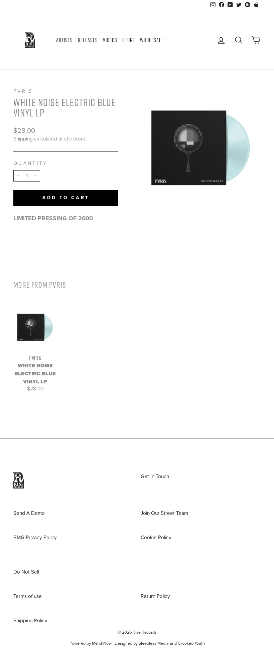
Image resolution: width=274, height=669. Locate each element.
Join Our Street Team (164, 513)
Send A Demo (29, 513)
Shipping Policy (30, 621)
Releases (88, 40)
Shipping (23, 139)
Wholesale (152, 40)
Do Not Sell (26, 572)
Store (128, 40)
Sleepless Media (154, 643)
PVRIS (23, 91)
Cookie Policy (156, 538)
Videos (110, 40)
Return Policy (155, 596)
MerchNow (102, 643)
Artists (64, 40)
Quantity (30, 163)
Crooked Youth (191, 643)
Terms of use (27, 596)
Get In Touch (155, 476)
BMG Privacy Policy (35, 538)
